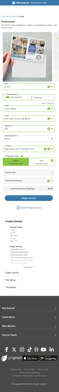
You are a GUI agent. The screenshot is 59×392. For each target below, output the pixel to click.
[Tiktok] (30, 349)
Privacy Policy (16, 369)
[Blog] (36, 349)
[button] (16, 98)
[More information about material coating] (45, 149)
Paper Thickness (47, 103)
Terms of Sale (43, 369)
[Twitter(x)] (14, 349)
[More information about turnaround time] (22, 156)
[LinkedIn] (51, 349)
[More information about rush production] (52, 160)
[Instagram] (22, 349)
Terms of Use (29, 369)
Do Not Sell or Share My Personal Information (29, 376)
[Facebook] (7, 349)
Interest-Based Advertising (29, 372)
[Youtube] (43, 349)
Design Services (29, 198)
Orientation (12, 94)
